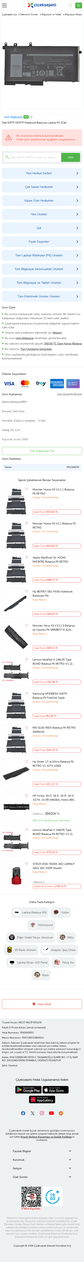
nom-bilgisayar (13, 117)
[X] (32, 1113)
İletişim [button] (17, 1168)
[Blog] (60, 1113)
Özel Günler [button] (20, 1177)
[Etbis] (31, 1198)
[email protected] (36, 1027)
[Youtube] (51, 1113)
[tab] (42, 1151)
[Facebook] (23, 1113)
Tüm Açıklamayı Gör (42, 451)
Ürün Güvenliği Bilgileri (69, 394)
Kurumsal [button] (18, 1160)
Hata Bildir (43, 1004)
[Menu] (4, 5)
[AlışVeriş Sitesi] (78, 5)
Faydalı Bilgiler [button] (22, 1151)
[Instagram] (42, 1113)
